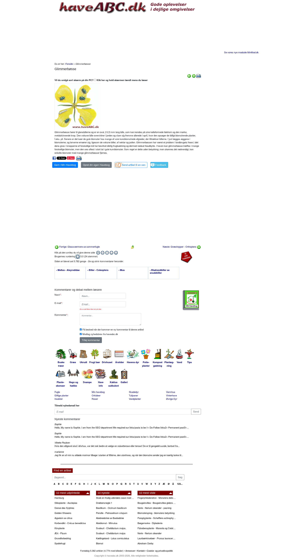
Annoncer (130, 550)
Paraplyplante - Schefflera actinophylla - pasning (157, 518)
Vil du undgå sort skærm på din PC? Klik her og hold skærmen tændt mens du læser (101, 80)
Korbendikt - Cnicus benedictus (70, 523)
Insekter (59, 398)
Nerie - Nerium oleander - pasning (154, 507)
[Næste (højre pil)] (193, 75)
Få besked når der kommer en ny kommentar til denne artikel (113, 329)
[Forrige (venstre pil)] (189, 75)
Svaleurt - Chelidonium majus (111, 533)
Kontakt (141, 550)
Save (72, 158)
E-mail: (59, 303)
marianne (59, 451)
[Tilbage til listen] (133, 246)
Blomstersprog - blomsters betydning (156, 513)
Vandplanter (135, 398)
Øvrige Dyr (171, 398)
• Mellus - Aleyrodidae (68, 270)
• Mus (122, 270)
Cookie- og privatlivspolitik (160, 550)
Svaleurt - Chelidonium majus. (111, 528)
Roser (95, 398)
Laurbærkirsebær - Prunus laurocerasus (157, 538)
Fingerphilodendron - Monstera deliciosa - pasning (157, 497)
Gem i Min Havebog (65, 165)
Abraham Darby (145, 543)
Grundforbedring (63, 538)
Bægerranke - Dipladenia (150, 523)
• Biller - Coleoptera (97, 270)
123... (180, 484)
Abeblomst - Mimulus (106, 523)
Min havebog (98, 391)
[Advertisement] (128, 37)
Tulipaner (133, 395)
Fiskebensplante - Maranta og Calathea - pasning (157, 528)
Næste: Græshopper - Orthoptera (180, 246)
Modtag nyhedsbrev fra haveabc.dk (100, 334)
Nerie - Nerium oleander (149, 533)
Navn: (58, 294)
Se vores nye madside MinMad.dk (241, 52)
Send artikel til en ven (133, 165)
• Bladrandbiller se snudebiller (159, 271)
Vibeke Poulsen (62, 442)
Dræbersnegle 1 (104, 502)
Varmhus (170, 391)
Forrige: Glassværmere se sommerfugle (79, 246)
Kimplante (60, 528)
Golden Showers (63, 513)
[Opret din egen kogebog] (190, 300)
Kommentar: (61, 314)
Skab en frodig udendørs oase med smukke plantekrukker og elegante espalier (115, 497)
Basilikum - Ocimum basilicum (111, 507)
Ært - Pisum (61, 533)
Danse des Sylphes (64, 507)
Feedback (160, 165)
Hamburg (59, 497)
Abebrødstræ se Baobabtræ (110, 518)
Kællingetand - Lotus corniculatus (112, 538)
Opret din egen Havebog (96, 165)
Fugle (57, 391)
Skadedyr (134, 391)
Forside (69, 63)
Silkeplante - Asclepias (66, 502)
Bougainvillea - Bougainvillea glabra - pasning (157, 502)
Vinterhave (171, 395)
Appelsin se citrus (63, 518)
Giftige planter (61, 395)
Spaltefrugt (60, 543)
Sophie (58, 424)
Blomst (99, 543)
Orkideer (96, 395)
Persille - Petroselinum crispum (111, 513)
